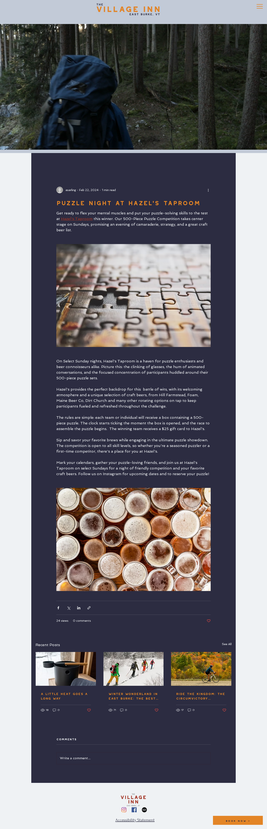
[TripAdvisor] (144, 809)
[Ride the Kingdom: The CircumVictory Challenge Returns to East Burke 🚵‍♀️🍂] (201, 669)
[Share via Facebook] (58, 608)
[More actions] (208, 189)
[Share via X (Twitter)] (69, 608)
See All (227, 644)
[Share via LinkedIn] (79, 608)
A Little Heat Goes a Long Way (64, 695)
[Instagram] (123, 809)
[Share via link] (89, 608)
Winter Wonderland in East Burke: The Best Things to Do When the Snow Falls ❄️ (132, 695)
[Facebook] (134, 809)
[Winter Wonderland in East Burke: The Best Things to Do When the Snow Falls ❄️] (133, 669)
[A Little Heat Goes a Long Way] (66, 669)
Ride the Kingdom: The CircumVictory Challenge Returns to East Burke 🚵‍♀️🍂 (200, 695)
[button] (260, 6)
